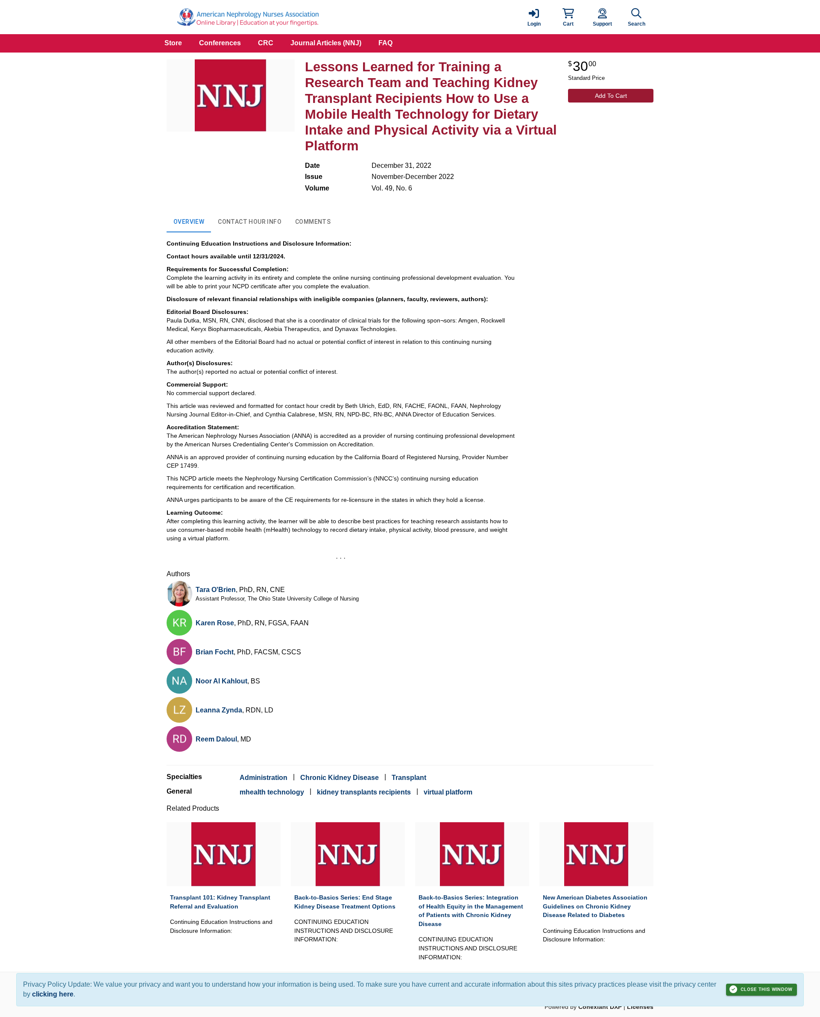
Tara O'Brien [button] (216, 589)
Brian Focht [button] (215, 652)
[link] (534, 17)
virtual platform (448, 792)
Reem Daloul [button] (216, 739)
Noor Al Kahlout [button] (221, 681)
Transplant (409, 777)
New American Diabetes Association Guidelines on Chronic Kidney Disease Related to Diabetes (595, 906)
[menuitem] (173, 43)
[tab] (189, 222)
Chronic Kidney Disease (339, 777)
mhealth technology (272, 792)
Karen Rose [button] (215, 623)
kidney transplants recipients (364, 792)
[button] (568, 17)
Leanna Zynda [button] (219, 710)
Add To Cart (611, 95)
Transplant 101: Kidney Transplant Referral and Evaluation (220, 902)
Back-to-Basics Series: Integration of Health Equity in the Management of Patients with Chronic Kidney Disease (471, 910)
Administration (263, 777)
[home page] (248, 17)
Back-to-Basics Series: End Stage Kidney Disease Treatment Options (344, 902)
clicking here (52, 994)
